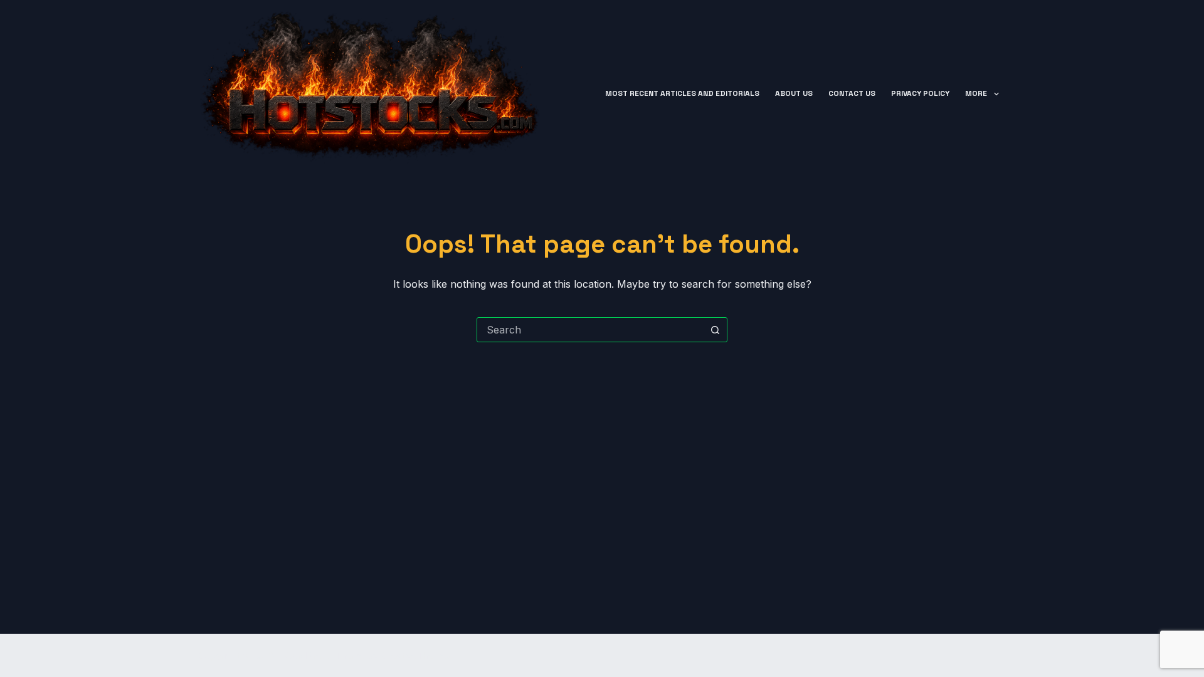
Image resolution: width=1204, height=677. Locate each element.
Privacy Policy (920, 93)
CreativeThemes (416, 655)
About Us (794, 93)
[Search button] (715, 330)
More (976, 93)
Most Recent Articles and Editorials (682, 93)
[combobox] (590, 329)
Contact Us (851, 93)
